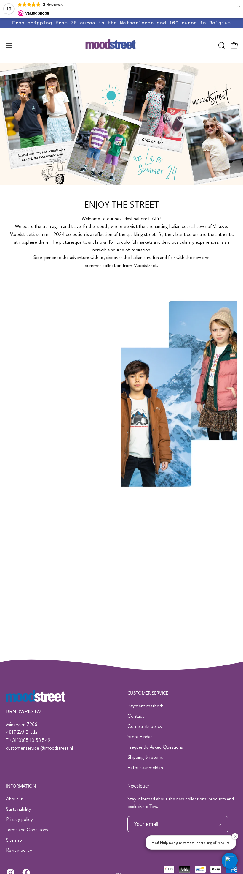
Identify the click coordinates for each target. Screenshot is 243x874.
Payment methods (145, 705)
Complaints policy (144, 726)
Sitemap (14, 839)
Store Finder (139, 736)
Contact (135, 716)
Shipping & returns (145, 757)
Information (21, 786)
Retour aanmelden (145, 767)
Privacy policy (19, 819)
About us (15, 798)
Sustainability (18, 808)
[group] (121, 23)
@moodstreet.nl (56, 747)
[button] (221, 45)
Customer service (147, 693)
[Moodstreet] (121, 45)
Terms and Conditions (27, 829)
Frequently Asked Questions (155, 746)
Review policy (19, 850)
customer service (22, 747)
